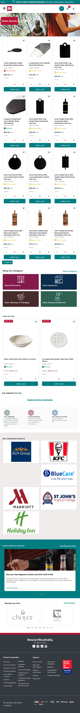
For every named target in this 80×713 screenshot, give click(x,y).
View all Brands (69, 603)
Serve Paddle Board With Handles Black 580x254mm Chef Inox (65, 177)
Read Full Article (12, 588)
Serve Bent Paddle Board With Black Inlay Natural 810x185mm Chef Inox (38, 233)
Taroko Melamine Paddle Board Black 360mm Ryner (13, 64)
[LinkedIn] (42, 646)
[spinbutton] (14, 84)
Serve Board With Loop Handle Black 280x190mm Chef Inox (64, 65)
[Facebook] (34, 646)
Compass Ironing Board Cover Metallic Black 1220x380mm (12, 121)
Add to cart (14, 89)
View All (8, 262)
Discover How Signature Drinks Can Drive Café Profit (29, 574)
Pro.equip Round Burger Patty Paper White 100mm (19, 360)
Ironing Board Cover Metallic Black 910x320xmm (39, 64)
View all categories (70, 271)
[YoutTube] (46, 646)
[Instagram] (38, 646)
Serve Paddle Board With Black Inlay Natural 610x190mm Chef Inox (13, 233)
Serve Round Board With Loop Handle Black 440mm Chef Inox (14, 177)
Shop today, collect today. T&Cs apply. (32, 2)
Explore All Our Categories (40, 400)
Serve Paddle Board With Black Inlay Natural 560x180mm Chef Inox (64, 233)
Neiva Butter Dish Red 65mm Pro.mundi (56, 359)
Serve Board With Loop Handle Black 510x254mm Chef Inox (38, 121)
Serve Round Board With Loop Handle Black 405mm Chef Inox (39, 177)
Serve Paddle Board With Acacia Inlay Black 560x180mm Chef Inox (64, 121)
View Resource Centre (68, 546)
